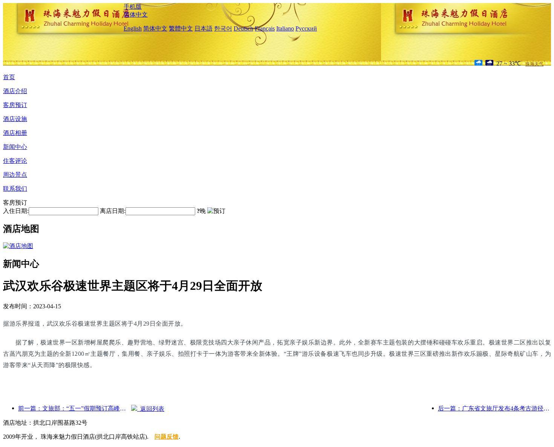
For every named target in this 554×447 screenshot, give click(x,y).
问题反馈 (167, 436)
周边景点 (15, 174)
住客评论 (15, 161)
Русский (306, 28)
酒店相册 (15, 133)
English (133, 28)
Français (265, 28)
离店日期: (112, 211)
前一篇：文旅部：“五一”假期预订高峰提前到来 (74, 408)
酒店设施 (15, 119)
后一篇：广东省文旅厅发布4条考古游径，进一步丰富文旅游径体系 (494, 408)
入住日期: (16, 211)
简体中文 (136, 14)
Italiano (285, 28)
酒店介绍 (15, 91)
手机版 (133, 6)
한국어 (223, 28)
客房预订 (15, 105)
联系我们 (15, 188)
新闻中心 (15, 147)
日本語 (203, 28)
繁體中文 (181, 28)
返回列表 (150, 409)
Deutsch (243, 28)
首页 (9, 77)
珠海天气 (534, 64)
